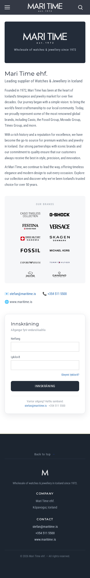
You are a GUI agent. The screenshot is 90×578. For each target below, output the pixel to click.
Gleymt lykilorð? (70, 374)
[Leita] (80, 7)
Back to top (42, 454)
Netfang (15, 338)
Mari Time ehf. (37, 556)
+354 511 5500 (57, 294)
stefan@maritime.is (23, 294)
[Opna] (7, 7)
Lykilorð (15, 357)
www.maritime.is (45, 539)
